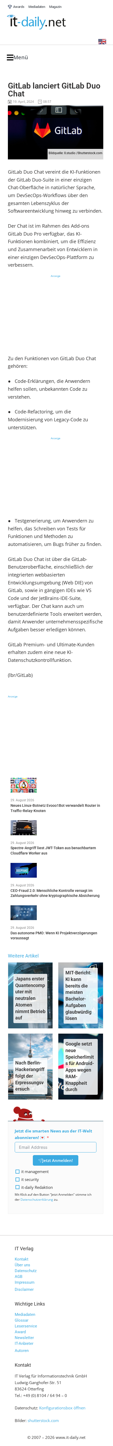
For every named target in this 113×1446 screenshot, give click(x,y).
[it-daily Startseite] (46, 22)
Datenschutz (26, 1270)
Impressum (24, 1282)
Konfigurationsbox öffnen (62, 1407)
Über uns (22, 1265)
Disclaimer (24, 1289)
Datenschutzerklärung (36, 1199)
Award (20, 1332)
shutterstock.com (43, 1420)
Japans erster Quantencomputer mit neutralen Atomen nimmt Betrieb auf (30, 998)
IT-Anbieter (24, 1343)
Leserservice (26, 1326)
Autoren (22, 1350)
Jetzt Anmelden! (57, 1160)
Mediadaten (25, 1314)
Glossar (21, 1320)
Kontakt (21, 1259)
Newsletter (24, 1337)
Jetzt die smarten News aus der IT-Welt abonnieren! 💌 (53, 1134)
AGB (18, 1276)
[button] (17, 57)
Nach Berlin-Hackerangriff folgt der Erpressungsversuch (29, 1076)
